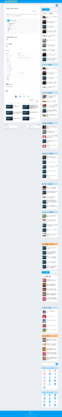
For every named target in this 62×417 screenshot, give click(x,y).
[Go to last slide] (43, 105)
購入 (8, 30)
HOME (31, 412)
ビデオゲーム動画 (53, 272)
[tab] (49, 117)
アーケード (45, 9)
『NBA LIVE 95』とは (11, 23)
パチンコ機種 (54, 9)
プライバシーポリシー (36, 414)
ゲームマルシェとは (25, 414)
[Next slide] (56, 105)
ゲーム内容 (10, 25)
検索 (57, 5)
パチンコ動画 (46, 272)
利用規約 (30, 414)
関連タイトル (10, 28)
